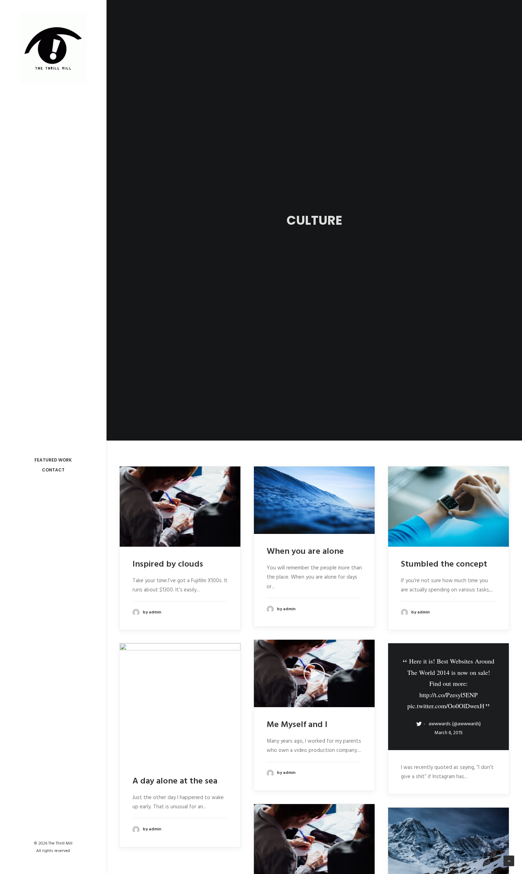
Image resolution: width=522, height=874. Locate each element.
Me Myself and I (297, 725)
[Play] (258, 702)
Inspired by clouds (167, 564)
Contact (53, 470)
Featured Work (53, 460)
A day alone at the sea (174, 781)
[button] (314, 673)
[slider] (312, 701)
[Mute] (369, 702)
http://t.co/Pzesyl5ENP (448, 694)
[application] (314, 673)
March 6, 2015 (449, 733)
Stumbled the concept (444, 564)
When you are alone (305, 551)
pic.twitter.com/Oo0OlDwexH (445, 705)
